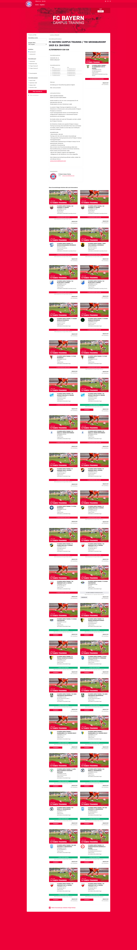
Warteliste (83, 597)
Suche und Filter (32, 34)
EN (107, 1)
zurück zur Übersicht (54, 35)
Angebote (42, 4)
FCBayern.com (38, 1)
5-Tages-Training (33, 68)
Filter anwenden (37, 91)
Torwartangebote (33, 73)
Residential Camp (33, 63)
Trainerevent (32, 61)
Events (37, 4)
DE (105, 1)
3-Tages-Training (33, 66)
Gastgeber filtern (32, 42)
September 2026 (33, 82)
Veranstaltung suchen (33, 37)
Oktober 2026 (33, 85)
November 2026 (33, 87)
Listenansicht (32, 54)
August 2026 (32, 80)
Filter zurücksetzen (34, 95)
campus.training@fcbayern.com (58, 161)
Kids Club (43, 1)
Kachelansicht (33, 51)
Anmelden (101, 11)
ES (110, 1)
